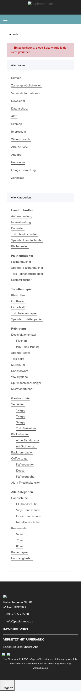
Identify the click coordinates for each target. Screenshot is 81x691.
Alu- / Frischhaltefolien (25, 482)
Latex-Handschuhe (28, 516)
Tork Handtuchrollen (24, 234)
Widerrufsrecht (21, 139)
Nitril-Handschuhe (28, 522)
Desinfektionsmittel (23, 334)
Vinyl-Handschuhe (28, 510)
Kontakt (16, 77)
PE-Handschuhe (27, 504)
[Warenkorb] (74, 19)
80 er (19, 546)
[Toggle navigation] (5, 19)
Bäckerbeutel (19, 434)
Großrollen (18, 301)
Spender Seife (20, 352)
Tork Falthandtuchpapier (27, 273)
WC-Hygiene (19, 376)
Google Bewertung (23, 170)
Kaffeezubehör (26, 476)
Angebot (16, 154)
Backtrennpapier (22, 452)
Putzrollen (17, 228)
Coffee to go (19, 458)
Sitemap (16, 124)
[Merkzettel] (52, 19)
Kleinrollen (18, 295)
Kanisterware (19, 370)
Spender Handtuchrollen (27, 240)
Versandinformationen (25, 93)
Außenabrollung (21, 216)
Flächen (21, 340)
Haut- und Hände (27, 346)
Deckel (20, 470)
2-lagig (20, 416)
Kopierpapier (19, 552)
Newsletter (18, 100)
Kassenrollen (19, 528)
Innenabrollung (21, 222)
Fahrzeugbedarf (21, 558)
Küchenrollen (19, 246)
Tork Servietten (26, 428)
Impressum (18, 131)
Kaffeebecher (25, 464)
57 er (19, 534)
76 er (19, 540)
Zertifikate (17, 177)
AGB (14, 116)
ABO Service (19, 147)
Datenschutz (19, 108)
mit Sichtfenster (26, 446)
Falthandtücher (21, 261)
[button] (59, 19)
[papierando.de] (40, 4)
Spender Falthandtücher (27, 267)
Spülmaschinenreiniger (26, 382)
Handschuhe (19, 498)
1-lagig (20, 410)
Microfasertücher (22, 388)
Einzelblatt (18, 307)
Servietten (18, 404)
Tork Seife (17, 358)
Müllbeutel (18, 364)
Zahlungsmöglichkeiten (26, 85)
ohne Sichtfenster (27, 440)
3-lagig (20, 422)
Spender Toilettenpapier (27, 319)
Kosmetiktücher (21, 279)
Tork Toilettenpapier (24, 313)
